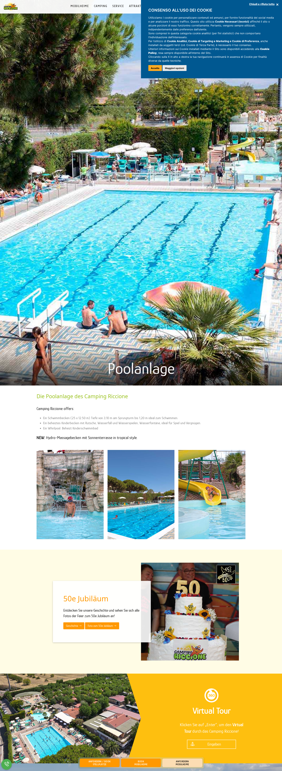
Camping (100, 6)
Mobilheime (79, 6)
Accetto (155, 68)
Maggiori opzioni (174, 68)
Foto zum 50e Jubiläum (101, 625)
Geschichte (72, 625)
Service (118, 6)
